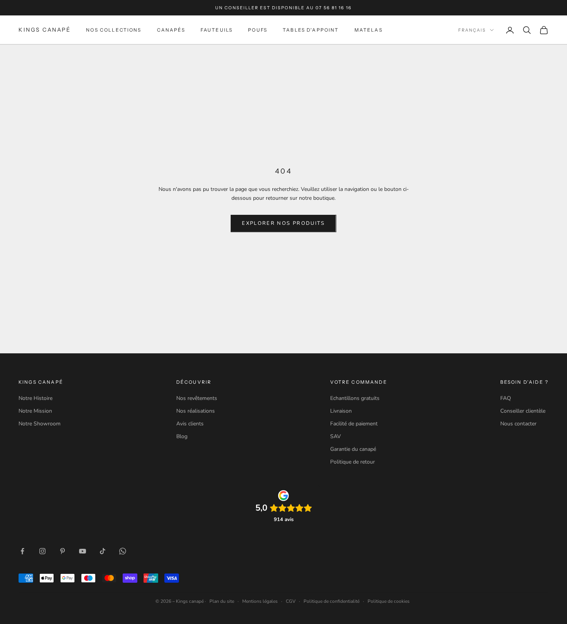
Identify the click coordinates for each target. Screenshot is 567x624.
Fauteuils (217, 30)
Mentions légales (260, 601)
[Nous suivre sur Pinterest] (62, 551)
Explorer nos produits (283, 223)
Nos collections (113, 30)
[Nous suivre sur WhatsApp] (123, 551)
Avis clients (190, 423)
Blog (181, 436)
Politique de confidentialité (331, 601)
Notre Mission (35, 411)
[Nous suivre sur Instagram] (42, 551)
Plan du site (221, 601)
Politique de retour (352, 461)
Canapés (171, 30)
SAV (335, 436)
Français (472, 30)
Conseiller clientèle (522, 411)
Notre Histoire (35, 398)
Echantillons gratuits (355, 398)
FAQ (505, 398)
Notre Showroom (40, 423)
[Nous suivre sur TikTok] (102, 551)
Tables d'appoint (311, 30)
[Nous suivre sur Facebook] (22, 551)
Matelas (368, 30)
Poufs (257, 30)
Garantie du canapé (353, 449)
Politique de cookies (389, 601)
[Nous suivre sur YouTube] (82, 551)
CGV (290, 601)
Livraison (341, 411)
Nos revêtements (196, 398)
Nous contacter (518, 423)
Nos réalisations (195, 411)
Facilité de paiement (354, 423)
